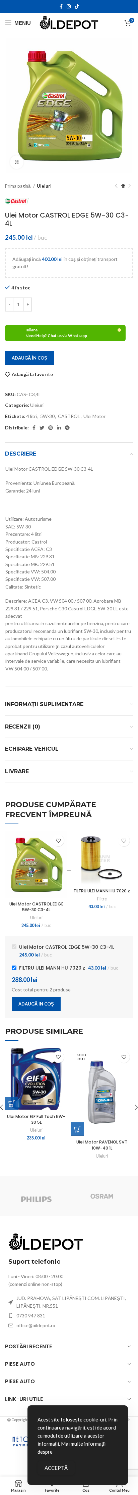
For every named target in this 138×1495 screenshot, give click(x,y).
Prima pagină (18, 186)
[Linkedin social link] (59, 427)
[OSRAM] (102, 1196)
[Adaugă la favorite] (58, 840)
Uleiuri (44, 186)
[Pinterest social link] (50, 427)
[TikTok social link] (77, 6)
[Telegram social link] (67, 427)
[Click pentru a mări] (16, 162)
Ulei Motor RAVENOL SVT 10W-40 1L (101, 1145)
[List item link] (69, 1315)
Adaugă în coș (29, 358)
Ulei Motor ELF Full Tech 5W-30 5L (36, 1119)
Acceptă (56, 1468)
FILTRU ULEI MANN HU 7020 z (102, 891)
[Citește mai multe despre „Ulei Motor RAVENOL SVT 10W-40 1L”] (77, 1129)
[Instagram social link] (69, 6)
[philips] (36, 1196)
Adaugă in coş (36, 1004)
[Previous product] (116, 186)
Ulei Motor (94, 416)
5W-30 (47, 416)
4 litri (31, 416)
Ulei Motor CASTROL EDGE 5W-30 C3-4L (36, 907)
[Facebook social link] (61, 6)
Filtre (102, 898)
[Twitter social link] (42, 427)
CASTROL (69, 416)
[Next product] (129, 186)
